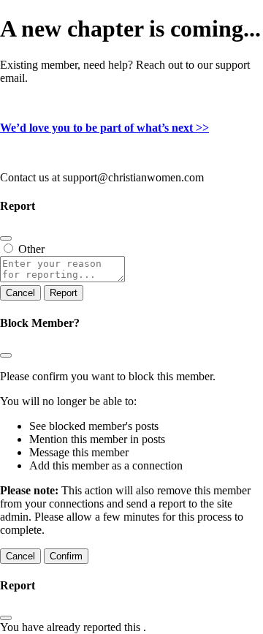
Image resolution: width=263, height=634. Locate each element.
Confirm (66, 556)
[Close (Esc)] (6, 238)
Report (63, 292)
